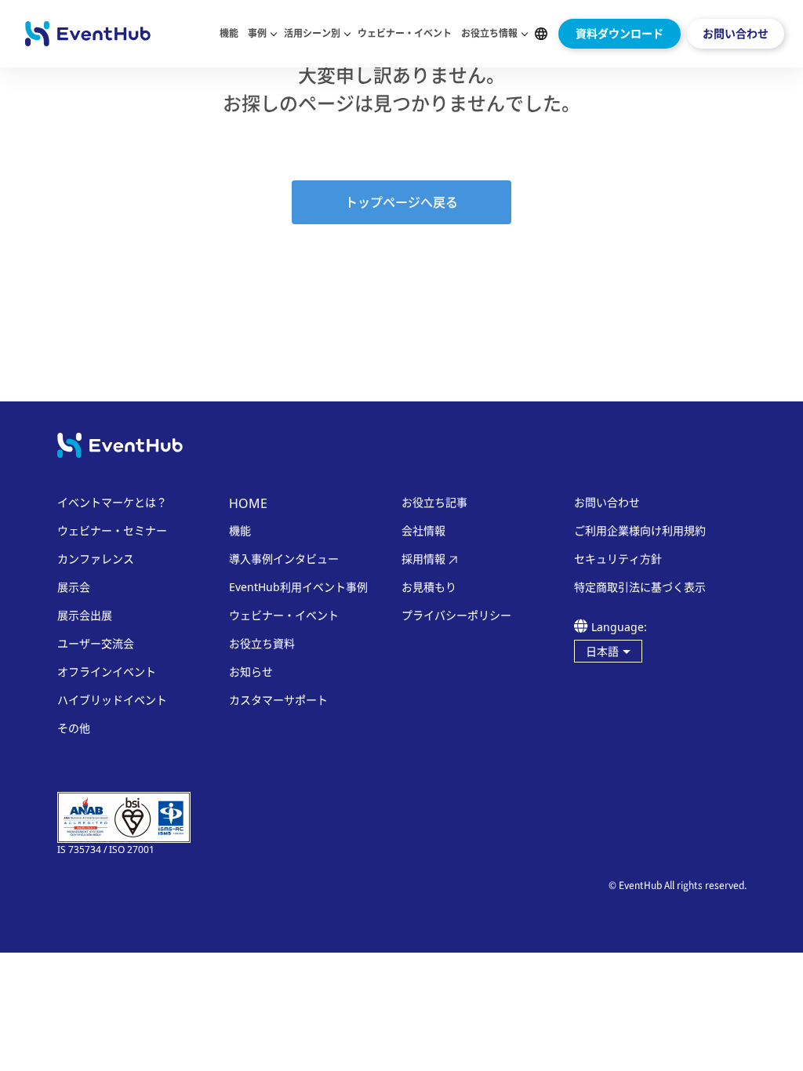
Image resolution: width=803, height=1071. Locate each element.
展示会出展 (84, 615)
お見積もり (429, 587)
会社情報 (423, 530)
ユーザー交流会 (95, 643)
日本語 (602, 651)
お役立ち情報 (489, 33)
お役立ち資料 (262, 643)
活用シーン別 (312, 33)
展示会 (73, 587)
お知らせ (251, 671)
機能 (229, 33)
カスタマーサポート (278, 700)
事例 (257, 33)
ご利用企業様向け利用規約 (640, 530)
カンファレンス (95, 559)
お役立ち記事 (434, 502)
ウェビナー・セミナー (112, 530)
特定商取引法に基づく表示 (640, 587)
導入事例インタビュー (284, 559)
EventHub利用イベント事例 (298, 587)
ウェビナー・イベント (405, 33)
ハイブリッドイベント (112, 700)
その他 (73, 728)
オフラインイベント (106, 671)
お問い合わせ (735, 33)
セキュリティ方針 (618, 559)
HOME (248, 503)
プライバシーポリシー (456, 615)
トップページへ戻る (401, 202)
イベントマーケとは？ (112, 502)
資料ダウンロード (619, 33)
